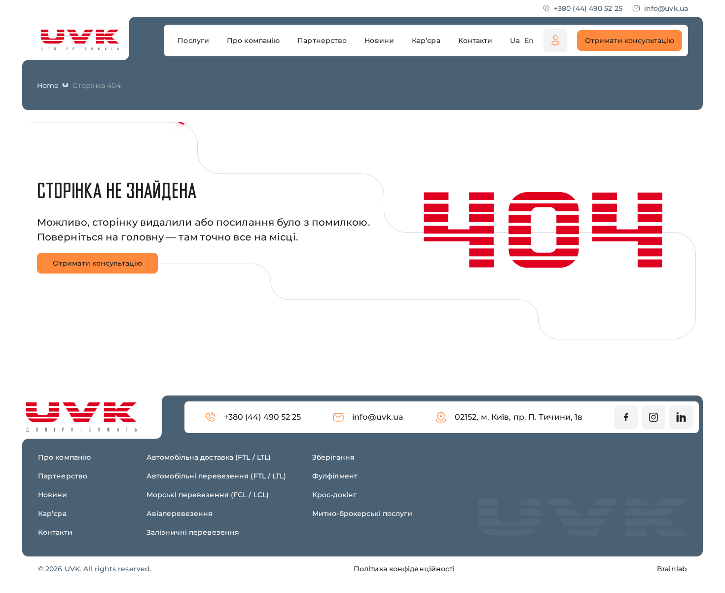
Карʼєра (52, 513)
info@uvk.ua (666, 8)
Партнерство (62, 476)
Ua (514, 40)
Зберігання (333, 457)
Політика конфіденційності (404, 568)
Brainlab (672, 568)
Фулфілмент (335, 476)
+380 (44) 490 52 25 (588, 8)
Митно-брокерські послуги (362, 513)
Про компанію (64, 457)
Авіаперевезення (179, 513)
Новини (53, 494)
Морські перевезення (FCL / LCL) (207, 494)
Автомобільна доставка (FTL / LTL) (208, 457)
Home (47, 85)
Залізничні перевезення (192, 532)
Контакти (55, 532)
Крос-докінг (334, 494)
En (529, 40)
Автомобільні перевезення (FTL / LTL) (216, 476)
